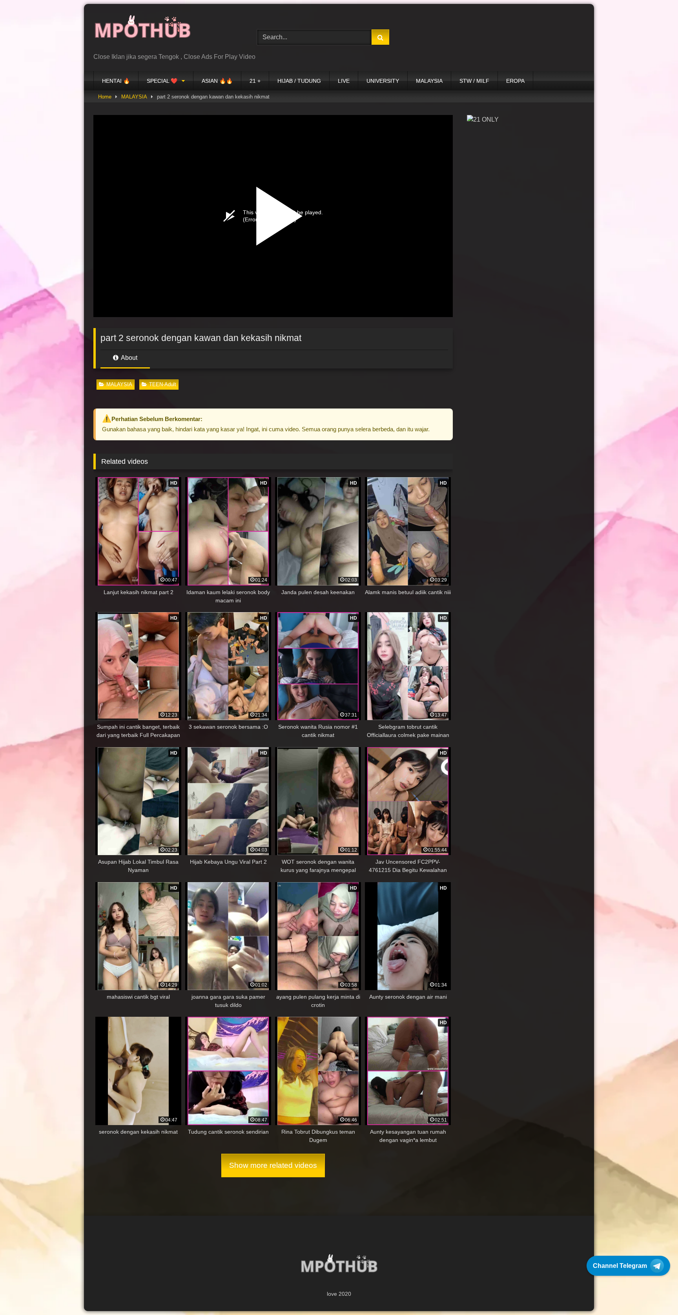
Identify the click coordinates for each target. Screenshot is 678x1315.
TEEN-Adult (162, 384)
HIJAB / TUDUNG (299, 81)
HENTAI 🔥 (116, 81)
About (128, 357)
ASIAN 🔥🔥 (217, 81)
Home (104, 97)
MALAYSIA (429, 81)
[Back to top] (653, 1291)
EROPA (515, 81)
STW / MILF (474, 81)
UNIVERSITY (382, 81)
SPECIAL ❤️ (162, 81)
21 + (255, 81)
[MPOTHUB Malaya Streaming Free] (142, 31)
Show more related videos (273, 1165)
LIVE (344, 81)
